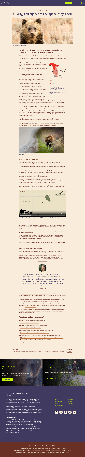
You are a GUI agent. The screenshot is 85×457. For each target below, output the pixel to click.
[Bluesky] (70, 412)
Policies (56, 403)
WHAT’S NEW (44, 3)
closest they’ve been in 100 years (51, 301)
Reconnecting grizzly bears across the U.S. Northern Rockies (33, 325)
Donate (68, 2)
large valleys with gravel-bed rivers (31, 257)
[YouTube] (74, 412)
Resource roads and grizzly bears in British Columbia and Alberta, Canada (36, 335)
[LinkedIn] (56, 412)
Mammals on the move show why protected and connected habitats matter (36, 330)
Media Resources (58, 401)
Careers (56, 399)
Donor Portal (70, 403)
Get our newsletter (52, 378)
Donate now (7, 379)
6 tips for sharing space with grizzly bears (29, 323)
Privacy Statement (59, 405)
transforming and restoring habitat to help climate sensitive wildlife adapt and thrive (38, 172)
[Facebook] (65, 412)
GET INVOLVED (33, 3)
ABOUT (53, 3)
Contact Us (70, 399)
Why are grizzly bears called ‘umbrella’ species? (30, 328)
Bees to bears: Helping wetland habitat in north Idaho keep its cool (34, 332)
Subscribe (77, 2)
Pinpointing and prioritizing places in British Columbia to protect (27, 350)
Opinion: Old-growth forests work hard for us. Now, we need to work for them (58, 351)
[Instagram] (61, 412)
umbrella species (27, 85)
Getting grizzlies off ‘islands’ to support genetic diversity (32, 320)
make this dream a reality (30, 306)
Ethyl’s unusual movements (56, 219)
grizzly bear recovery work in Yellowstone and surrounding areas (35, 294)
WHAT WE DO (22, 3)
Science (39, 10)
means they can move (36, 182)
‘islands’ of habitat (38, 70)
